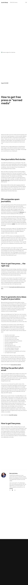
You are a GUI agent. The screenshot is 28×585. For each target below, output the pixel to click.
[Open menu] (26, 2)
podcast (11, 488)
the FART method (13, 415)
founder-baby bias (5, 180)
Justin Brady (4, 2)
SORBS (13, 224)
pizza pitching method (16, 364)
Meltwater (22, 212)
